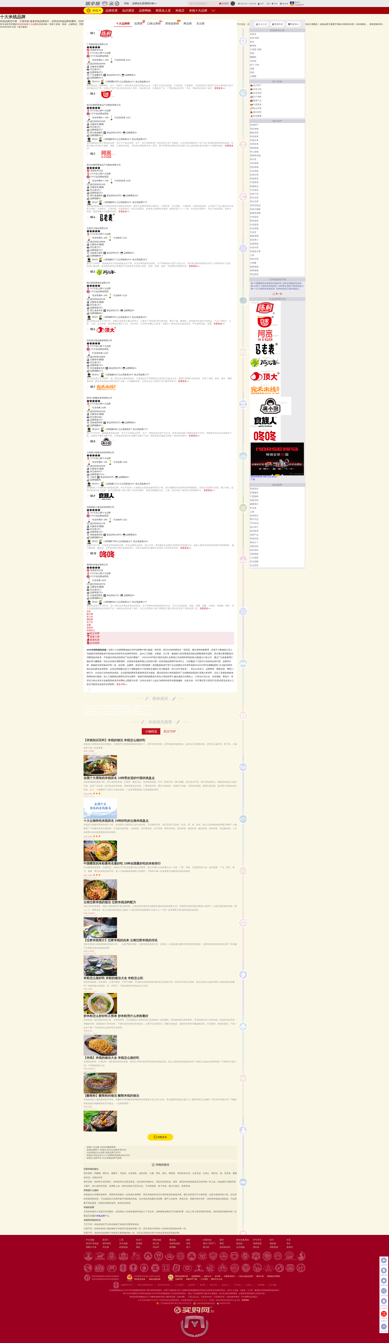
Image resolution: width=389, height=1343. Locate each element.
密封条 (256, 1247)
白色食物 (254, 228)
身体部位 (254, 515)
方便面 (91, 751)
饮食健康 (257, 116)
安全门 (139, 1240)
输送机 (239, 1243)
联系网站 (246, 1300)
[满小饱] (270, 406)
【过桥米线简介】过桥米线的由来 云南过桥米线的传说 (120, 940)
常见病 (253, 508)
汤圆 (252, 68)
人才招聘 (204, 1279)
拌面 (252, 53)
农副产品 (254, 534)
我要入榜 (95, 636)
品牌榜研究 (196, 1276)
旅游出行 (225, 1285)
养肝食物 (254, 129)
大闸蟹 (253, 263)
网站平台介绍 (216, 1279)
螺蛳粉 (253, 57)
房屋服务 (254, 492)
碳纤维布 (107, 1243)
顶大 (90, 337)
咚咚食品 (94, 561)
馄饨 (252, 72)
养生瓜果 (254, 201)
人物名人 (249, 1285)
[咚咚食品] (265, 435)
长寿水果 (254, 247)
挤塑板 (139, 1243)
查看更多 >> (160, 646)
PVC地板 (90, 1240)
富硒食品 (254, 186)
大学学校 (237, 1285)
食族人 (92, 503)
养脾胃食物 (255, 155)
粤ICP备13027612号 (182, 1303)
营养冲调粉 (255, 209)
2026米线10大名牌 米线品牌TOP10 (103, 1152)
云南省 (91, 951)
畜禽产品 (257, 100)
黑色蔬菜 (254, 274)
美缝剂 (289, 1247)
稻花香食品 (96, 279)
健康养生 (254, 504)
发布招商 (95, 643)
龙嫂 (89, 625)
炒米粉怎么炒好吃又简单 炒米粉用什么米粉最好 (116, 1016)
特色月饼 (254, 259)
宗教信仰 (254, 546)
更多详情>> (121, 684)
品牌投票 (111, 10)
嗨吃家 (90, 619)
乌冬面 (253, 61)
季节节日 (254, 519)
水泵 (288, 1240)
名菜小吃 (257, 89)
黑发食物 (254, 167)
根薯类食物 (255, 213)
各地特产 (254, 125)
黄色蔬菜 (254, 220)
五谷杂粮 (254, 171)
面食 (90, 836)
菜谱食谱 (254, 531)
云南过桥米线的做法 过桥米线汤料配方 (110, 902)
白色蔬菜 (254, 217)
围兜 (222, 1243)
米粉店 (87, 1031)
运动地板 (240, 1247)
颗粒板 (172, 1240)
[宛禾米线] (265, 390)
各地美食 (254, 178)
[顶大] (265, 376)
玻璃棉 (172, 1247)
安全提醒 (254, 561)
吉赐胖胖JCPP (127, 1285)
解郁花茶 (254, 132)
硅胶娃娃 (123, 1247)
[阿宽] (265, 335)
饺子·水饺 (254, 65)
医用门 (106, 1240)
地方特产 (257, 85)
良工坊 (90, 622)
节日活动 (254, 523)
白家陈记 (94, 101)
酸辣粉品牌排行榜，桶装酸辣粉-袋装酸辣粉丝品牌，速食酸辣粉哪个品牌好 (119, 706)
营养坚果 (254, 144)
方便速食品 (105, 17)
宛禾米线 (94, 394)
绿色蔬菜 (254, 136)
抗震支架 (207, 1240)
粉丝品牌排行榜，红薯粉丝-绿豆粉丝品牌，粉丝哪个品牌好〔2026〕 (116, 709)
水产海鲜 (257, 96)
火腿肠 (253, 76)
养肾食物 (254, 270)
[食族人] (265, 422)
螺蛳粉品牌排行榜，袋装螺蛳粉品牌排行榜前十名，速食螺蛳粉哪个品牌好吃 (120, 714)
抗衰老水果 (255, 251)
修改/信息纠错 (154, 1279)
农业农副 (257, 93)
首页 (88, 17)
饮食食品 (95, 17)
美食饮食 (254, 538)
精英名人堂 (163, 10)
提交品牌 (95, 633)
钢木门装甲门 (209, 1243)
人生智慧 (254, 557)
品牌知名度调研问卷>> (144, 3)
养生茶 (253, 159)
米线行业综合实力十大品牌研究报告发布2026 (108, 1155)
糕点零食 (257, 108)
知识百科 (254, 550)
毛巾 (288, 1243)
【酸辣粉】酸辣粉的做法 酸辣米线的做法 (111, 1095)
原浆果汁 (254, 240)
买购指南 (254, 554)
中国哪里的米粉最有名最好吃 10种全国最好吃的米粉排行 (122, 863)
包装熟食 (254, 243)
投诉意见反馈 (139, 1279)
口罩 (121, 1240)
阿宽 (90, 161)
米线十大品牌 (198, 10)
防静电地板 (174, 1243)
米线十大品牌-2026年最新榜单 (101, 1147)
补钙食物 (254, 163)
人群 (252, 512)
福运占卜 (254, 542)
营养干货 (254, 194)
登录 (262, 4)
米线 (94, 10)
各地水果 (254, 174)
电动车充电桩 (92, 1243)
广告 (253, 479)
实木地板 (123, 1243)
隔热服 (273, 1243)
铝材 (188, 1240)
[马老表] (265, 349)
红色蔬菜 (254, 224)
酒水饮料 (257, 112)
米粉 (90, 794)
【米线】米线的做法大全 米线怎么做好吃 (111, 1057)
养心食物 (254, 152)
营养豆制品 (255, 205)
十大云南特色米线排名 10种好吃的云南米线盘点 (116, 820)
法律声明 (178, 1279)
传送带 (156, 1247)
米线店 (179, 10)
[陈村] (265, 307)
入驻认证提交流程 (245, 1276)
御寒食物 (254, 266)
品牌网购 (145, 10)
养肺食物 (254, 148)
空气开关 (257, 1240)
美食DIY (91, 913)
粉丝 (252, 42)
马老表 (92, 224)
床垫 (188, 1243)
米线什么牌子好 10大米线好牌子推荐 (104, 1158)
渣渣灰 (90, 627)
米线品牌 (100, 1216)
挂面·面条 (254, 38)
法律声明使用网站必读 (205, 1303)
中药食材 (254, 190)
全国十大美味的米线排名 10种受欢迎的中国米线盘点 (119, 778)
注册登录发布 (229, 1276)
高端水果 (254, 140)
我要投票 (95, 640)
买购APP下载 (191, 1279)
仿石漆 (106, 1247)
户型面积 (254, 496)
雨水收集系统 (242, 1240)
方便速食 (257, 104)
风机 (138, 1247)
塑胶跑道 (274, 1247)
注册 (268, 4)
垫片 (272, 1240)
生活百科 (254, 565)
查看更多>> (219, 88)
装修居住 (254, 488)
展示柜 (206, 1247)
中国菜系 (254, 182)
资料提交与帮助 (273, 1276)
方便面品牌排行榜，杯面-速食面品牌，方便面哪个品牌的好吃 (113, 711)
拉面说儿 (91, 630)
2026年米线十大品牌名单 (29, 24)
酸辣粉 (253, 45)
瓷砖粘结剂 (225, 1247)
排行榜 (217, 1276)
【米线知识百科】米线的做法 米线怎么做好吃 (114, 740)
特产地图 (272, 1285)
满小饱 (92, 449)
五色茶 (253, 232)
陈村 (90, 40)
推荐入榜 (260, 1276)
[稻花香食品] (265, 362)
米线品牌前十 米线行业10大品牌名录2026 (106, 1150)
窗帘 (222, 1240)
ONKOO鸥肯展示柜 (145, 1285)
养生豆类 (254, 197)
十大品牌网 (178, 1285)
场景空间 (254, 500)
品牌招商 (191, 1285)
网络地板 (157, 1240)
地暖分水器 (91, 1247)
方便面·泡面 (255, 49)
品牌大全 (207, 1276)
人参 (252, 255)
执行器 (156, 1243)
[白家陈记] (265, 321)
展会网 (202, 1285)
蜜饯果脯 (254, 236)
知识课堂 (128, 10)
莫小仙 (90, 616)
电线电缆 (257, 1243)
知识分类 (252, 4)
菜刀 (188, 1247)
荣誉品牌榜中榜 (181, 1276)
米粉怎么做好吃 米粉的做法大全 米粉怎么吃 (113, 978)
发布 (276, 4)
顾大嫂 (90, 614)
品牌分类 (244, 4)
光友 (89, 611)
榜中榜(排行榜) (164, 1285)
